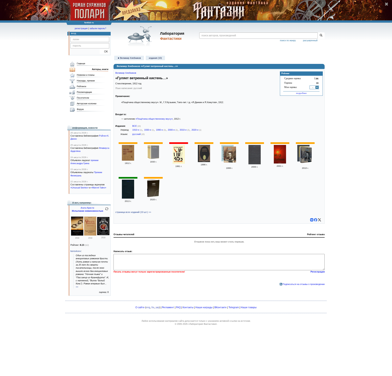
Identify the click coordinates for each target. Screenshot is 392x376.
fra (152, 307)
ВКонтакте (220, 307)
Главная (81, 63)
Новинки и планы (86, 75)
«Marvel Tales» (98, 187)
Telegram (233, 307)
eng (148, 307)
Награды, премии (86, 80)
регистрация (81, 28)
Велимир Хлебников (125, 73)
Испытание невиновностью (87, 211)
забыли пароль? (97, 28)
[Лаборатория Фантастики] (141, 36)
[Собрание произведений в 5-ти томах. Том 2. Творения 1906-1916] (153, 158)
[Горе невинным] (77, 235)
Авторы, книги (100, 69)
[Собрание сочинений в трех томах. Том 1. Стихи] (279, 162)
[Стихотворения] (229, 155)
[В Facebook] (315, 219)
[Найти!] (321, 35)
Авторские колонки (86, 103)
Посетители (83, 98)
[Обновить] (106, 210)
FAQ (178, 307)
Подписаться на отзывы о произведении (304, 284)
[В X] (319, 219)
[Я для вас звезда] (203, 161)
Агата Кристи (87, 208)
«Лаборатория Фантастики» (202, 324)
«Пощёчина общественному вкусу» (154, 119)
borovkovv (75, 251)
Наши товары (249, 307)
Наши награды (204, 307)
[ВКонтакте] (311, 219)
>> (77, 287)
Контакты (188, 307)
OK (104, 51)
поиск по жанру (288, 40)
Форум (80, 109)
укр (157, 307)
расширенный (310, 40)
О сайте (140, 307)
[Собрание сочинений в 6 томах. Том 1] (153, 196)
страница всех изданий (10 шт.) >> (133, 212)
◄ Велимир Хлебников (129, 58)
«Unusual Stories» (79, 187)
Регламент (168, 307)
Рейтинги (81, 86)
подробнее (301, 93)
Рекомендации (84, 92)
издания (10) (155, 58)
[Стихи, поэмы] (178, 163)
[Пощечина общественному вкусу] (128, 160)
